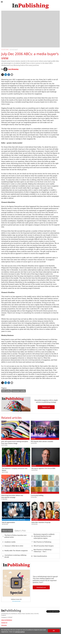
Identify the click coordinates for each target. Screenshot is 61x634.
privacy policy (20, 632)
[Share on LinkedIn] (5, 74)
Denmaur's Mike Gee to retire (13, 546)
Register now (46, 407)
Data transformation (40, 556)
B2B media (6, 391)
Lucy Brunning (13, 69)
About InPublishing (6, 620)
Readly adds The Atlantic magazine (16, 550)
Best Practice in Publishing (42, 542)
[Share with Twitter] (2, 74)
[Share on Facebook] (8, 74)
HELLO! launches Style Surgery (44, 546)
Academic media (9, 542)
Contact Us (4, 622)
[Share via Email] (12, 74)
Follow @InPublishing (54, 611)
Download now (41, 587)
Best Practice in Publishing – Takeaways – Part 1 (43, 550)
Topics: (4, 388)
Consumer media (18, 391)
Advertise (4, 625)
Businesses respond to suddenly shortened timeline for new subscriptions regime (44, 536)
